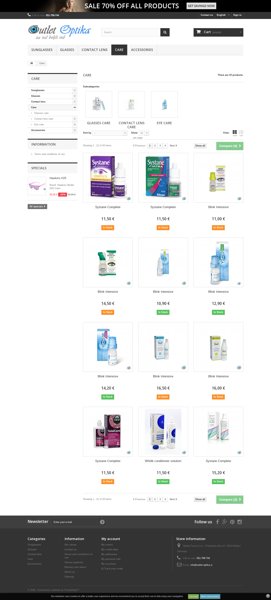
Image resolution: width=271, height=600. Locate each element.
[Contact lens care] (131, 104)
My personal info (111, 559)
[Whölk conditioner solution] (163, 432)
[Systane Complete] (108, 178)
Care (119, 49)
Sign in (237, 15)
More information (210, 596)
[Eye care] (164, 104)
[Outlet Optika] (62, 31)
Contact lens (94, 49)
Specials (38, 168)
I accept (193, 596)
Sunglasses (42, 49)
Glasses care (41, 113)
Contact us (207, 15)
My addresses (109, 554)
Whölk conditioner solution (163, 461)
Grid (235, 135)
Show (134, 132)
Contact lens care (43, 118)
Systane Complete (107, 207)
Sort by (87, 132)
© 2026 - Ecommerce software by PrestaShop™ (53, 590)
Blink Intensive (218, 207)
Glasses (67, 49)
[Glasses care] (98, 104)
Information (43, 144)
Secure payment (74, 562)
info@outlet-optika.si (201, 565)
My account (110, 539)
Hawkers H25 (58, 178)
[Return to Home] (31, 63)
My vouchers (108, 563)
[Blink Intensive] (218, 178)
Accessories (142, 49)
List (241, 135)
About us (70, 572)
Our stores (71, 544)
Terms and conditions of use (49, 154)
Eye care (39, 124)
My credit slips (109, 549)
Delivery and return (75, 567)
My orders (107, 544)
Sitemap (69, 576)
